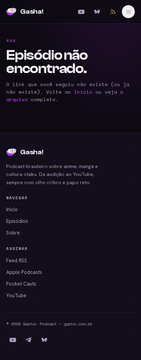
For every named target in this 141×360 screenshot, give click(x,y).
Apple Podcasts (24, 272)
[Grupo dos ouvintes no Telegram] (28, 339)
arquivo (17, 99)
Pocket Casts (21, 283)
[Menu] (128, 11)
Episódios (17, 221)
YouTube (16, 295)
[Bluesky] (96, 11)
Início (83, 91)
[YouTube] (81, 11)
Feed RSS (16, 260)
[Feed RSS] (112, 11)
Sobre (13, 232)
